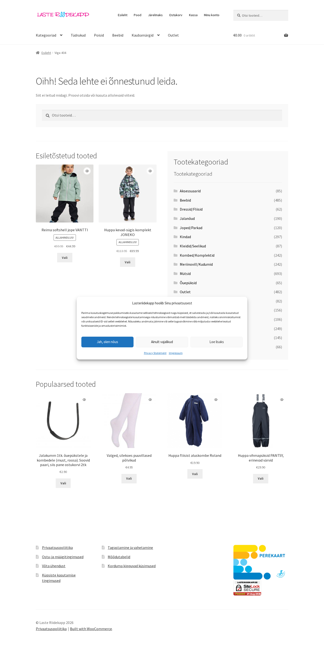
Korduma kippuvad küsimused (132, 565)
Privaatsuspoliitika (57, 547)
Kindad (185, 236)
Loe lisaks (216, 342)
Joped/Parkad (191, 227)
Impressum (176, 353)
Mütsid (185, 273)
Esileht (122, 15)
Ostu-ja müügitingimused (62, 556)
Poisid (99, 35)
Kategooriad (46, 35)
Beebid (117, 35)
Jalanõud (187, 218)
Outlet (173, 35)
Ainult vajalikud (162, 342)
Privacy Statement (155, 353)
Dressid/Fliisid (191, 209)
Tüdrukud (78, 35)
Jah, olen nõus (107, 342)
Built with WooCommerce (91, 628)
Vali (65, 257)
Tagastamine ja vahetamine (130, 547)
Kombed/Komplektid (197, 255)
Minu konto (211, 15)
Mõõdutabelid (119, 556)
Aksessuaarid (190, 191)
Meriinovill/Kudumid (196, 264)
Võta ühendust (53, 565)
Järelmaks (155, 15)
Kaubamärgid (142, 35)
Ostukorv (175, 15)
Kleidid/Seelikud (193, 246)
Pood (137, 15)
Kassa (193, 15)
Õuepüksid (188, 282)
